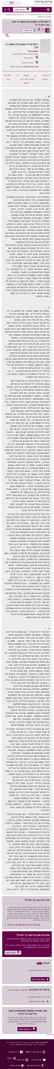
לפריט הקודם (46, 77)
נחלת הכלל (28, 58)
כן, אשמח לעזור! (26, 1028)
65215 (12, 2)
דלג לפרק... (27, 30)
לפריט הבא (7, 77)
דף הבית (47, 14)
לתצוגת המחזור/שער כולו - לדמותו (26, 79)
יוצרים (39, 14)
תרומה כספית (22, 9)
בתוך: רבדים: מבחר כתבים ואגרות (25, 54)
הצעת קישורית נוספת (39, 1001)
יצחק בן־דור (29, 14)
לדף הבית (50, 1034)
